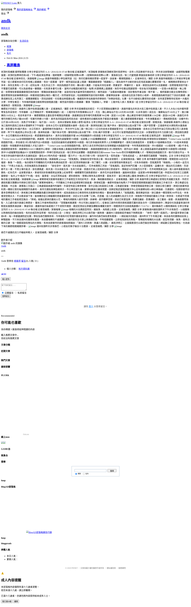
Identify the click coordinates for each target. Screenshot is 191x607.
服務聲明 (122, 568)
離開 (16, 601)
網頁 (79, 474)
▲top (3, 274)
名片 (9, 53)
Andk (3, 246)
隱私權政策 (111, 568)
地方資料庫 (24, 269)
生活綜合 (24, 41)
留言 (23, 261)
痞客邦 (17, 261)
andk (6, 20)
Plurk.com (26, 434)
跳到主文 (5, 28)
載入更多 (6, 279)
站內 (87, 474)
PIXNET (74, 568)
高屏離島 (13, 65)
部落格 (10, 50)
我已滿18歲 (6, 601)
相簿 (9, 46)
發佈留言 (6, 296)
